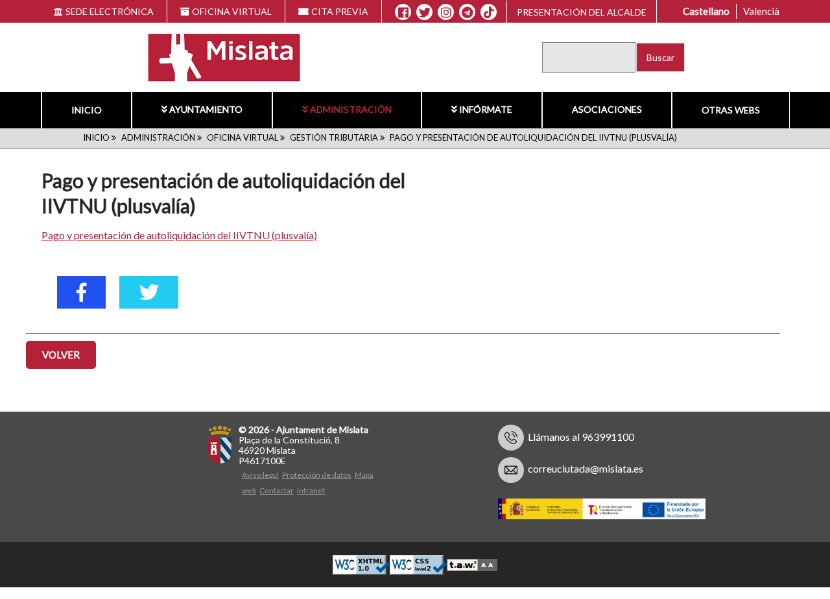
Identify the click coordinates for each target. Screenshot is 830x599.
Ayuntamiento (206, 109)
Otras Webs (731, 109)
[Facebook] (403, 12)
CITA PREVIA (339, 11)
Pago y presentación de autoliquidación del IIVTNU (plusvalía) (179, 235)
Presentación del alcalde (581, 12)
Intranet (311, 490)
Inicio (86, 109)
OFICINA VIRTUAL (232, 11)
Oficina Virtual (242, 137)
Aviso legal (260, 475)
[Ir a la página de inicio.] (215, 56)
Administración (351, 109)
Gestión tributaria (334, 137)
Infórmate (485, 109)
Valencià (761, 11)
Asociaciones (607, 109)
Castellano (706, 11)
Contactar (276, 490)
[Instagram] (445, 12)
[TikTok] (489, 12)
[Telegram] (467, 12)
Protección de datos (316, 475)
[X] (424, 12)
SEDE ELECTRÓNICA (109, 11)
